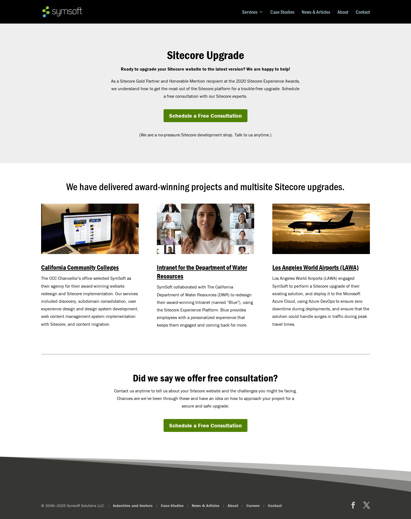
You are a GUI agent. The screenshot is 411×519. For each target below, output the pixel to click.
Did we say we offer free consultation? (205, 378)
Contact (363, 12)
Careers (253, 505)
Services (250, 12)
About (342, 12)
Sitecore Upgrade (205, 55)
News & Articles (316, 12)
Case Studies (282, 12)
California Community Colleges (80, 267)
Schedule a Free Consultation (205, 115)
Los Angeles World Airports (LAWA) (315, 267)
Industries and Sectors (133, 505)
